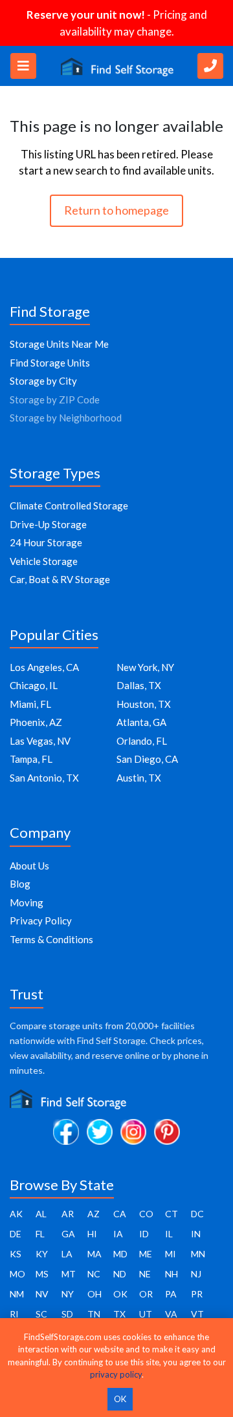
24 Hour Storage (46, 542)
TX (119, 1313)
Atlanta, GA (141, 722)
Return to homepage (116, 210)
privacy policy (116, 1374)
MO (17, 1273)
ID (144, 1233)
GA (68, 1233)
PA (171, 1293)
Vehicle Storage (44, 561)
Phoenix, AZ (36, 722)
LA (66, 1253)
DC (197, 1213)
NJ (196, 1273)
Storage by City (43, 381)
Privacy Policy (41, 920)
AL (41, 1213)
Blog (20, 884)
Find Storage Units (50, 362)
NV (42, 1293)
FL (40, 1233)
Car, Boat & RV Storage (60, 579)
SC (41, 1313)
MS (42, 1273)
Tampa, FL (31, 759)
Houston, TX (143, 704)
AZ (93, 1213)
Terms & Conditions (51, 939)
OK (120, 1293)
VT (197, 1313)
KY (42, 1253)
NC (93, 1273)
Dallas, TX (138, 685)
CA (119, 1213)
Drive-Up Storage (48, 524)
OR (146, 1293)
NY (67, 1293)
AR (67, 1213)
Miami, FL (30, 704)
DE (15, 1233)
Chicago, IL (34, 685)
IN (196, 1233)
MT (68, 1273)
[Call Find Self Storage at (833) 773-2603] (210, 66)
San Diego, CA (147, 759)
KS (15, 1253)
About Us (29, 865)
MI (170, 1253)
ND (119, 1273)
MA (94, 1253)
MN (198, 1253)
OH (94, 1293)
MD (120, 1253)
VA (171, 1313)
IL (169, 1233)
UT (145, 1313)
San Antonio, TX (44, 777)
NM (17, 1293)
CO (146, 1213)
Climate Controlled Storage (69, 505)
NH (171, 1273)
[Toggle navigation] (23, 66)
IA (118, 1233)
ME (145, 1253)
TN (93, 1313)
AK (16, 1213)
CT (171, 1213)
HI (92, 1233)
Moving (26, 902)
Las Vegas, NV (40, 741)
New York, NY (145, 667)
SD (67, 1313)
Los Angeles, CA (44, 667)
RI (14, 1313)
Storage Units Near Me (59, 344)
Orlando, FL (141, 741)
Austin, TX (138, 777)
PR (197, 1293)
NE (145, 1273)
